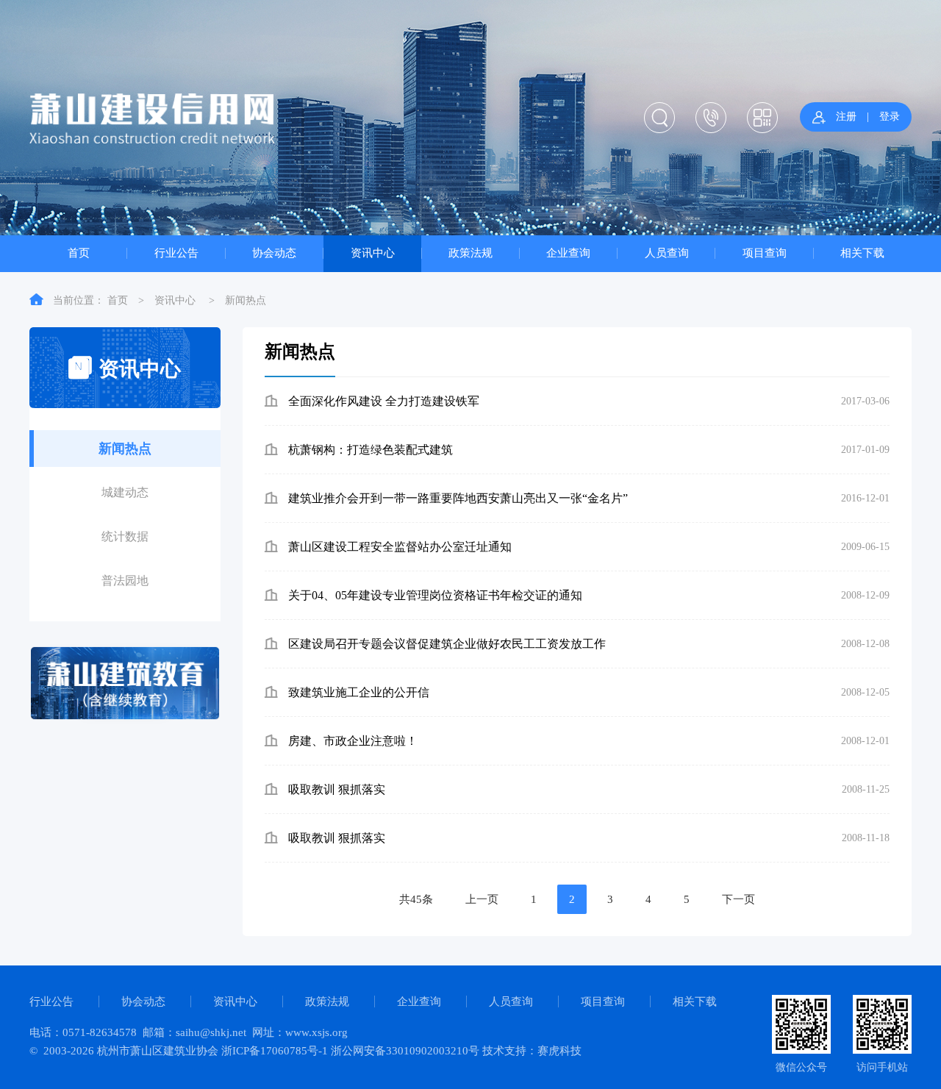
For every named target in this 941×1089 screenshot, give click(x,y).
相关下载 (862, 252)
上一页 (481, 899)
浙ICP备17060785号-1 (274, 1051)
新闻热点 (245, 300)
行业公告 (176, 252)
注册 (846, 116)
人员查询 (667, 252)
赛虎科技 (559, 1051)
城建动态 (125, 492)
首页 (79, 252)
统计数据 (125, 536)
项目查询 (765, 252)
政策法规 (470, 252)
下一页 (738, 899)
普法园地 (125, 580)
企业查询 (568, 252)
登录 (889, 116)
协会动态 (274, 252)
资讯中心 (373, 252)
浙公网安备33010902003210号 (405, 1051)
